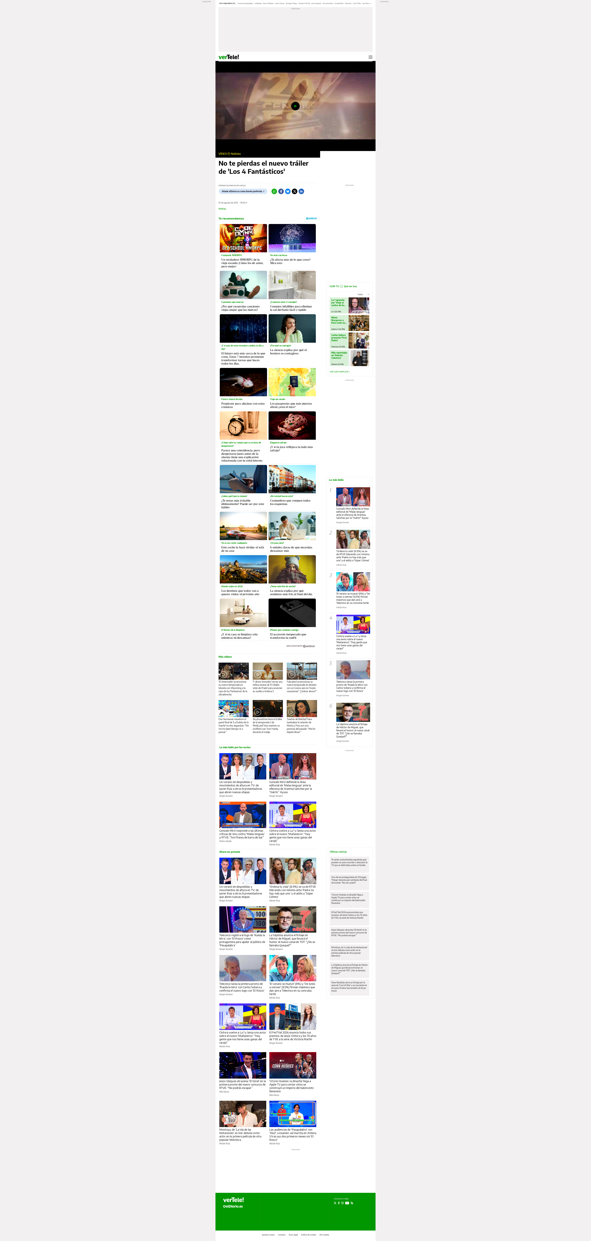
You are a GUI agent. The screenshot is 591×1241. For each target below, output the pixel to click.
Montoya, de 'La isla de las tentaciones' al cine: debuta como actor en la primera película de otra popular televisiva (240, 1134)
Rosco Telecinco (268, 3)
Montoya (348, 3)
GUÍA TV (343, 286)
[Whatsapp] (274, 191)
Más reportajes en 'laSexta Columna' (339, 355)
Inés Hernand (367, 3)
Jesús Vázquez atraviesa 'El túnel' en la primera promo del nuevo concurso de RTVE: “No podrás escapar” (242, 1084)
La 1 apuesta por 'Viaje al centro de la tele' (337, 303)
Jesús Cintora (279, 3)
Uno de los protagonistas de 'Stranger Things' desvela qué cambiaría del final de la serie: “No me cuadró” (349, 880)
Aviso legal (293, 1235)
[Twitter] (294, 191)
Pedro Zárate (225, 841)
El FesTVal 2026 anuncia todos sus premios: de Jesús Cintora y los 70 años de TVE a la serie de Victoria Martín (292, 1036)
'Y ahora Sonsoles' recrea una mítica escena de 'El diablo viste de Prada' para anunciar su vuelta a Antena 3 (267, 686)
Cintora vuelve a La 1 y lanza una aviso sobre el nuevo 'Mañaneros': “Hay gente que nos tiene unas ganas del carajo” (292, 835)
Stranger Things (291, 3)
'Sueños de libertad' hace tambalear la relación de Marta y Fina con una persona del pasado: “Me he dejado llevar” (301, 726)
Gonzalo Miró (339, 3)
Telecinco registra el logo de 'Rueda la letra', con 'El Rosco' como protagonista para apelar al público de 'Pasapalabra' (242, 940)
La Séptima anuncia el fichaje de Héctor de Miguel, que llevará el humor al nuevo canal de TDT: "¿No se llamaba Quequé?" (353, 730)
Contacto (281, 1235)
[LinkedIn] (301, 191)
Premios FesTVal (304, 3)
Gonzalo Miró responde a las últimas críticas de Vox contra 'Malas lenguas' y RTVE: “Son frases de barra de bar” (242, 834)
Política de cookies (308, 1235)
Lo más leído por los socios (235, 747)
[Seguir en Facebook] (339, 1203)
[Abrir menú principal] (370, 57)
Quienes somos (268, 1235)
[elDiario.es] (233, 1206)
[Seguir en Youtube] (347, 1203)
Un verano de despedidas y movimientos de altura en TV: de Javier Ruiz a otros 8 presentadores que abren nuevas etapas (240, 787)
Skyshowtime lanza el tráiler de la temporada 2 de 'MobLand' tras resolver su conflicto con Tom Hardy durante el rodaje (267, 726)
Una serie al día (328, 3)
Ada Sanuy (224, 1091)
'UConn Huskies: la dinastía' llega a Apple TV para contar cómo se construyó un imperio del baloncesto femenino (291, 1086)
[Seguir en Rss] (352, 1203)
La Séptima (258, 3)
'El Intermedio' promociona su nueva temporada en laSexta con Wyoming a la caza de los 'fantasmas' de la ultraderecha (233, 688)
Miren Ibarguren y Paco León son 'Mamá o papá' (338, 320)
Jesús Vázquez (316, 3)
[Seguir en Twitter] (335, 1203)
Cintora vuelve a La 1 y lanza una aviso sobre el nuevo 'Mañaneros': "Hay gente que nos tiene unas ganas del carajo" (351, 642)
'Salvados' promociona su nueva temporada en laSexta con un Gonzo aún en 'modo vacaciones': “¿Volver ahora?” (302, 686)
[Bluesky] (288, 191)
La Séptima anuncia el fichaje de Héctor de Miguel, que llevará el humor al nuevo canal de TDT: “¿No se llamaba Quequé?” (292, 940)
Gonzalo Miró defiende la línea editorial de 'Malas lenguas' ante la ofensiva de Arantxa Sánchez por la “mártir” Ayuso (290, 787)
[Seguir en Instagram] (342, 1203)
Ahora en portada (229, 851)
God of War (357, 3)
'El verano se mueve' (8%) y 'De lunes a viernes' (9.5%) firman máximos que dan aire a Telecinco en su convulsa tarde (292, 989)
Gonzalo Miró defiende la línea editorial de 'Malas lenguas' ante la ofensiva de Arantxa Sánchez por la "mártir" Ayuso (352, 513)
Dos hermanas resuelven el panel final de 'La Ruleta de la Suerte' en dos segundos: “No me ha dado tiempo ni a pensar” (234, 726)
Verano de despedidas (245, 3)
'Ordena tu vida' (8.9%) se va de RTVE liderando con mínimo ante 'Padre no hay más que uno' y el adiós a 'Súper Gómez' (292, 891)
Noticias (236, 153)
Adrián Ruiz (274, 844)
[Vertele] (233, 1199)
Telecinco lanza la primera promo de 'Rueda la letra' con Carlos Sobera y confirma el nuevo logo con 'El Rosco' (242, 987)
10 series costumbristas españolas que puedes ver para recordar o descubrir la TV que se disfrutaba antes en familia (349, 862)
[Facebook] (281, 191)
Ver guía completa (339, 372)
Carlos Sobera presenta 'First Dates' (339, 338)
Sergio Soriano (226, 796)
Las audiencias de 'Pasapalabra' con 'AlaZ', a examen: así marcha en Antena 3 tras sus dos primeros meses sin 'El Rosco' (292, 1134)
